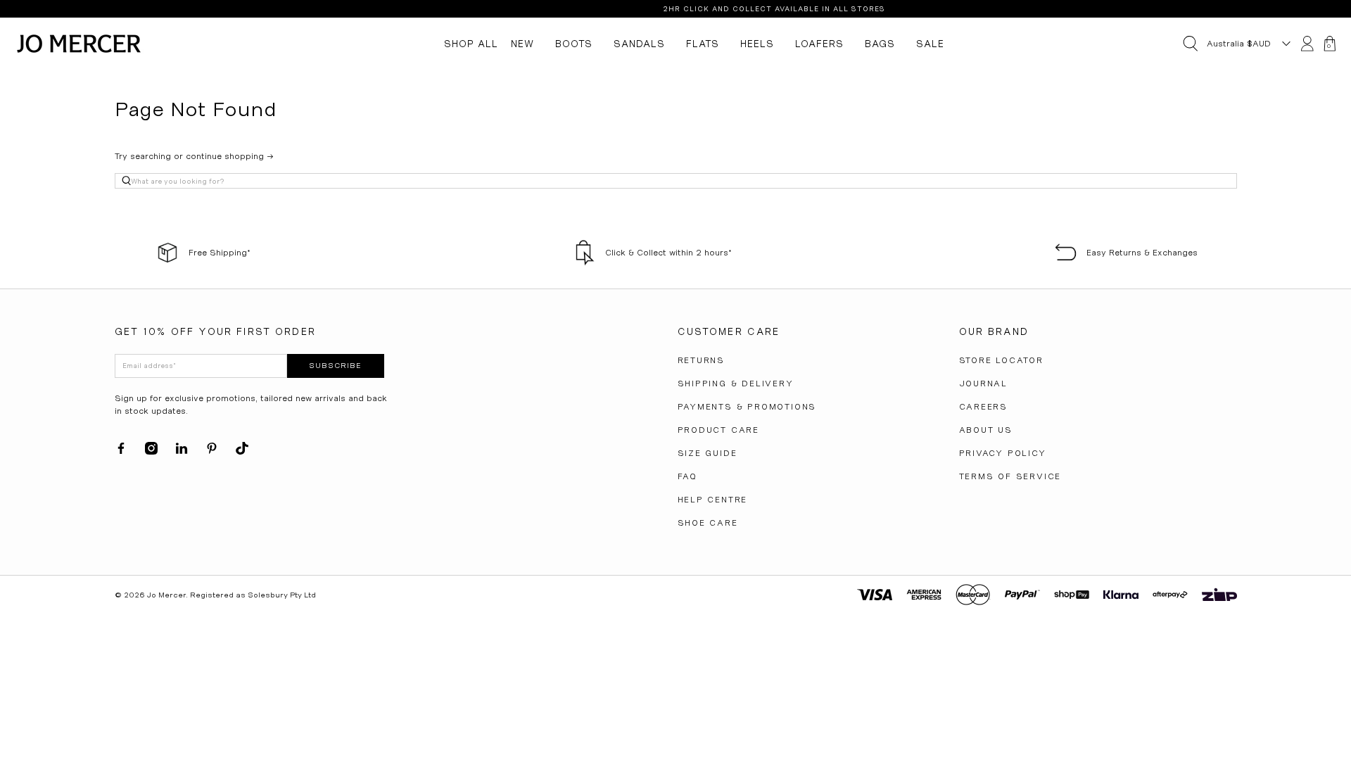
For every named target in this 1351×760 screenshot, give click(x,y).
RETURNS (701, 360)
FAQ (687, 476)
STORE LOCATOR (1001, 360)
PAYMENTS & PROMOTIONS (747, 407)
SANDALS (639, 43)
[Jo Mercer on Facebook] (121, 452)
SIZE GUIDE (707, 453)
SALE (930, 43)
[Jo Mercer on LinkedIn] (181, 452)
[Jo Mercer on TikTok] (242, 452)
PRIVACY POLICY (1002, 453)
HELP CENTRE (713, 500)
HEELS (757, 43)
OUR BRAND (994, 331)
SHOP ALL (471, 43)
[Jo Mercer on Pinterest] (211, 452)
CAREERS (983, 407)
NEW (522, 43)
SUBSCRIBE (335, 365)
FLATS (702, 43)
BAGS (880, 43)
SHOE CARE (708, 523)
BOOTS (573, 43)
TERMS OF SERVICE (1010, 476)
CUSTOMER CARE (729, 331)
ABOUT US (986, 430)
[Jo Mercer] (78, 43)
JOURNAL (983, 383)
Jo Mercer (166, 595)
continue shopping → (230, 156)
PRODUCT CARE (719, 430)
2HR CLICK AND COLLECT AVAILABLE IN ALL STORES (682, 9)
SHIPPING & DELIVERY (736, 383)
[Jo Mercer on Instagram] (151, 452)
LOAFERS (819, 43)
